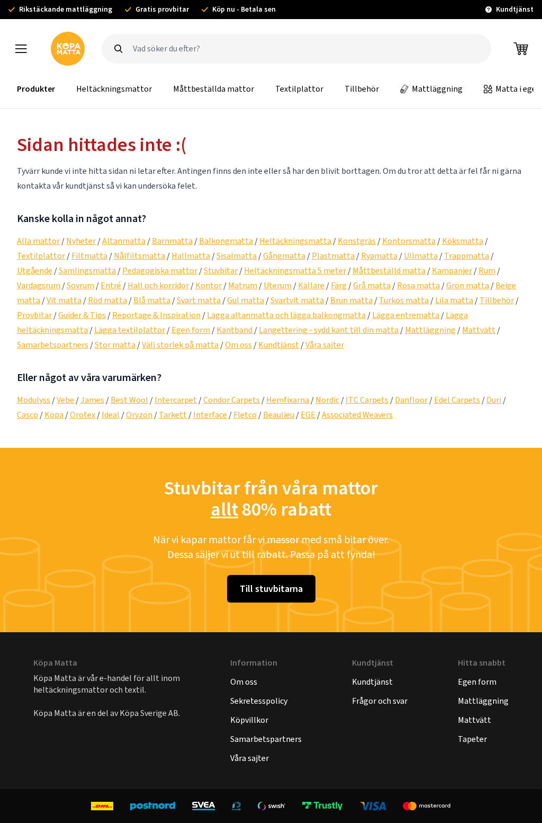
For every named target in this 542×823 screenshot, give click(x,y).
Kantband (234, 329)
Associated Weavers (357, 414)
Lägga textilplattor (129, 329)
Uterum (278, 285)
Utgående (34, 270)
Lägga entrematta (405, 315)
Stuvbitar (221, 270)
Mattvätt (478, 329)
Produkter (36, 88)
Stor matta (115, 344)
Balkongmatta (226, 240)
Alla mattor (38, 240)
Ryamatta (379, 255)
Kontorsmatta (409, 240)
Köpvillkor (249, 719)
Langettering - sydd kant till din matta (329, 329)
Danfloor (411, 399)
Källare (311, 285)
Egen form (190, 329)
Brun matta (351, 300)
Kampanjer (452, 270)
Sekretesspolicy (258, 700)
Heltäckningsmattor (114, 88)
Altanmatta (124, 240)
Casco (27, 414)
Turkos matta (404, 300)
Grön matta (467, 285)
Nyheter (81, 240)
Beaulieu (278, 414)
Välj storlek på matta (180, 344)
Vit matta (64, 300)
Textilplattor (299, 88)
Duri (493, 399)
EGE (308, 414)
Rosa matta (418, 285)
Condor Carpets (231, 399)
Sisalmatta (236, 255)
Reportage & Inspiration (156, 315)
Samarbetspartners (52, 344)
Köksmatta (462, 240)
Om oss (238, 344)
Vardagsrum (38, 285)
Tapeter (472, 739)
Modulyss (33, 399)
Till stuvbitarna (271, 588)
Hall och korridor (158, 285)
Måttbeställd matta (389, 270)
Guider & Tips (82, 315)
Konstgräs (357, 240)
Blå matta (151, 300)
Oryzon (139, 414)
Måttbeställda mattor (213, 88)
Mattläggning (437, 88)
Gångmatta (284, 255)
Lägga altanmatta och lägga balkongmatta (286, 315)
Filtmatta (89, 255)
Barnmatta (172, 240)
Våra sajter (324, 344)
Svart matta (199, 300)
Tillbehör (362, 88)
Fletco (245, 414)
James (92, 399)
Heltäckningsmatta (295, 240)
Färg (339, 285)
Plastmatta (333, 255)
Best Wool (129, 399)
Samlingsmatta (87, 270)
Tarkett (173, 414)
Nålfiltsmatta (139, 255)
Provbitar (34, 315)
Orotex (82, 414)
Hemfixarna (287, 399)
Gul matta (245, 300)
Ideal (111, 414)
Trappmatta (466, 255)
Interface (210, 414)
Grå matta (372, 285)
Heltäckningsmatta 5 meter (295, 270)
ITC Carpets (367, 399)
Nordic (327, 399)
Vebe (65, 399)
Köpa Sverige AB (149, 713)
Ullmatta (421, 255)
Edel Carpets (457, 399)
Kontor (208, 285)
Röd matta (107, 300)
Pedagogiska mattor (159, 270)
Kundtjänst (278, 344)
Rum (486, 270)
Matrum (242, 285)
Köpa (54, 414)
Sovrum (80, 285)
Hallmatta (190, 255)
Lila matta (454, 300)
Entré (111, 285)
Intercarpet (176, 399)
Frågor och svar (380, 700)
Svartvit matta (297, 300)
